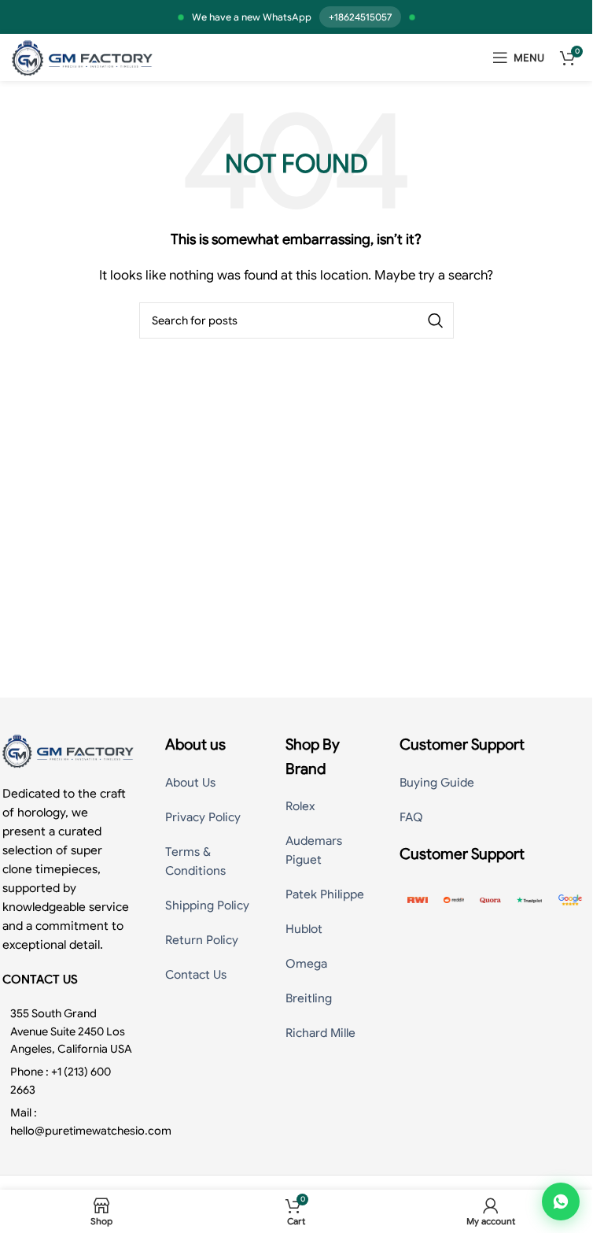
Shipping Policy (207, 905)
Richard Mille (320, 1033)
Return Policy (201, 940)
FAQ (411, 817)
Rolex (300, 806)
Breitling (308, 998)
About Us (190, 783)
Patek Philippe (324, 894)
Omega (306, 964)
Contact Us (195, 975)
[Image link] (68, 750)
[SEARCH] (436, 320)
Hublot (303, 929)
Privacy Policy (203, 817)
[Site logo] (82, 57)
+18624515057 (360, 17)
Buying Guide (437, 783)
